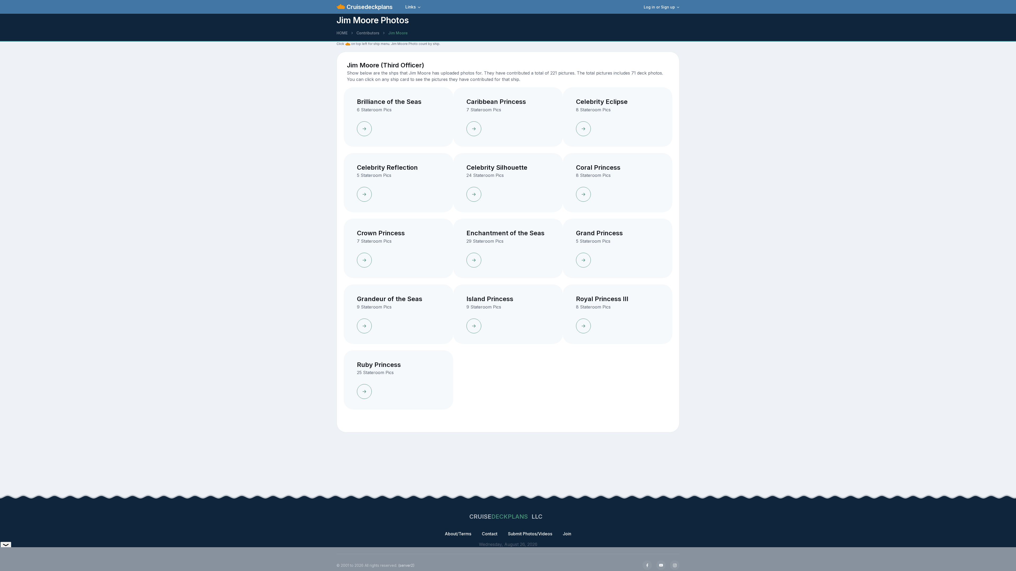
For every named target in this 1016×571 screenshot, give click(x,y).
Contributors (367, 33)
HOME (342, 33)
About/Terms (458, 533)
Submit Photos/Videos (530, 533)
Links (410, 7)
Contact (489, 533)
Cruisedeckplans (369, 6)
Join (567, 533)
